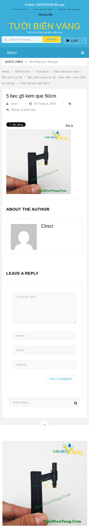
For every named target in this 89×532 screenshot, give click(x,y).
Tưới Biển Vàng (45, 26)
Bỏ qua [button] (59, 4)
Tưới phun (42, 71)
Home (5, 71)
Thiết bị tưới (22, 71)
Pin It (69, 126)
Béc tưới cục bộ (12, 77)
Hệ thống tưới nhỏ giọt (43, 61)
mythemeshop (51, 432)
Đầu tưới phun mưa (66, 71)
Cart (77, 41)
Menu (12, 53)
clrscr (14, 103)
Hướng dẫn (45, 14)
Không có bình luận (23, 109)
